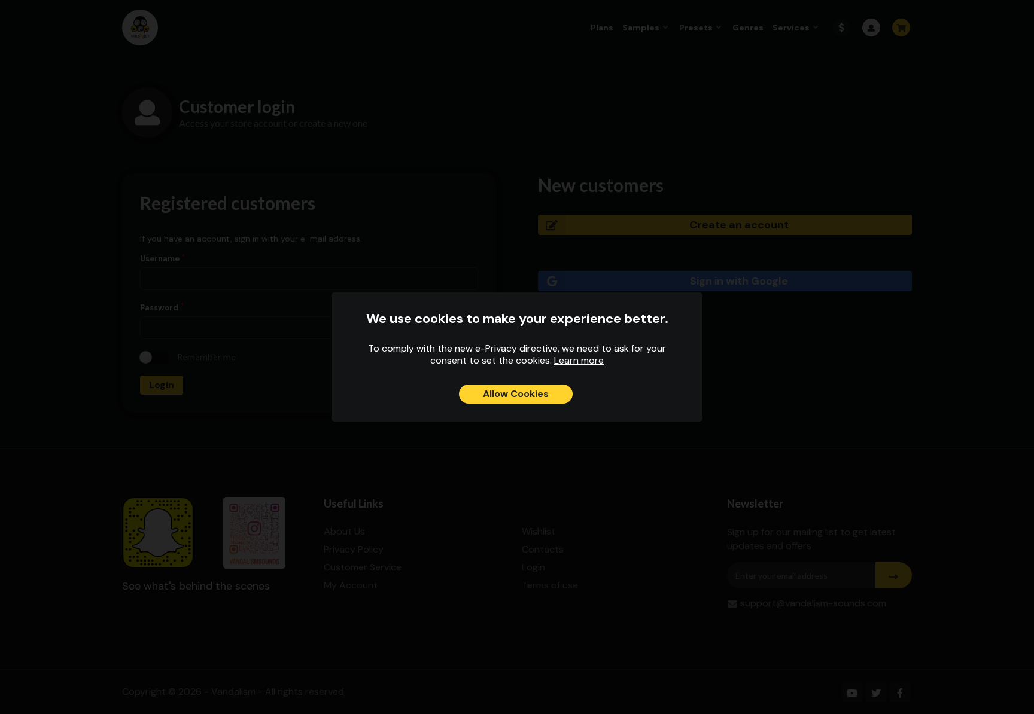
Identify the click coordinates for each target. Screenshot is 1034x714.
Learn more (579, 360)
